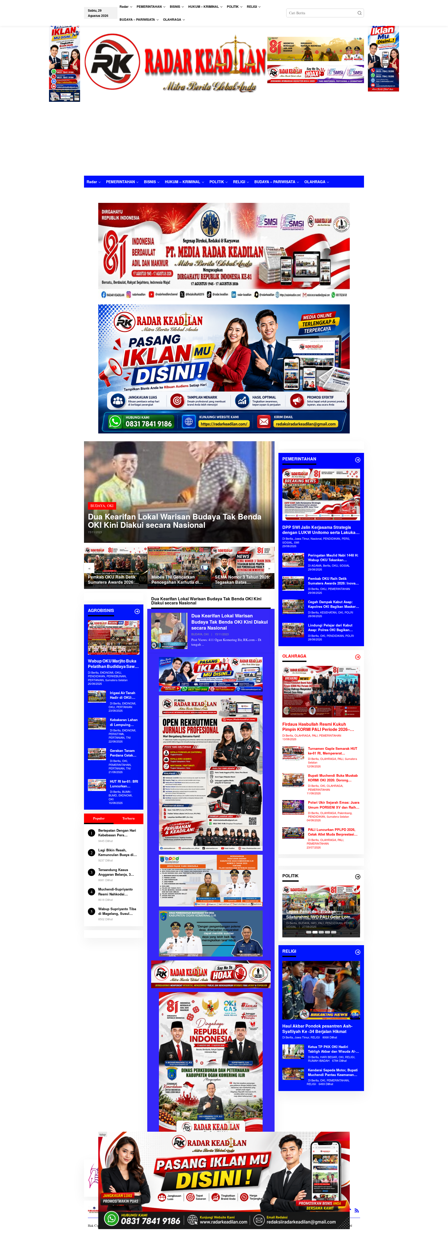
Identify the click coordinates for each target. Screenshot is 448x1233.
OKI (110, 505)
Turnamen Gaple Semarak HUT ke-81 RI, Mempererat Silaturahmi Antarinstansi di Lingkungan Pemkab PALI (332, 751)
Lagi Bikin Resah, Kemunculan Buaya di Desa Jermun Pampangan (116, 852)
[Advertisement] (224, 137)
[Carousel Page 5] (333, 932)
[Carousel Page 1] (308, 932)
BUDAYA (97, 505)
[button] (359, 13)
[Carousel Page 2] (315, 932)
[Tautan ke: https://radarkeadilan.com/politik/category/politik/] (358, 877)
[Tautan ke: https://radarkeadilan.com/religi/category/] (358, 952)
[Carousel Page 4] (327, 932)
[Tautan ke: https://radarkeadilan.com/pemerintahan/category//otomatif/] (358, 460)
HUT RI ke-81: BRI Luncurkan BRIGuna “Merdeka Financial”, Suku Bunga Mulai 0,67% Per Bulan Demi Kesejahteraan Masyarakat (124, 783)
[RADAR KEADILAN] (175, 62)
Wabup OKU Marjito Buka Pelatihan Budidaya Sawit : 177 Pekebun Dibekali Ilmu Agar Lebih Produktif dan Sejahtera (113, 664)
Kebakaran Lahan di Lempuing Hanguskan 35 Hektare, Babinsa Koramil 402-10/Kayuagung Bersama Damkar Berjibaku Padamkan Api (124, 722)
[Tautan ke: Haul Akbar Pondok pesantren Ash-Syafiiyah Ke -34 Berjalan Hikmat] (321, 990)
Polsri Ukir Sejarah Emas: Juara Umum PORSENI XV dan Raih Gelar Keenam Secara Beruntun (333, 804)
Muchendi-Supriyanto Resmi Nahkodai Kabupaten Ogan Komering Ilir (115, 891)
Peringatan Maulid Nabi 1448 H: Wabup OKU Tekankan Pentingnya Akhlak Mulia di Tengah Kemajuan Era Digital (333, 557)
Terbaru (128, 818)
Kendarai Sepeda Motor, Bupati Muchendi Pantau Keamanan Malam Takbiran (333, 1072)
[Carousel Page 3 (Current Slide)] (321, 932)
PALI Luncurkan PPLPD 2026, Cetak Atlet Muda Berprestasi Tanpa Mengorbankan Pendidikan (331, 832)
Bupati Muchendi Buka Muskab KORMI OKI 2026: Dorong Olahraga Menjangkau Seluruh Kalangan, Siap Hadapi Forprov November (333, 777)
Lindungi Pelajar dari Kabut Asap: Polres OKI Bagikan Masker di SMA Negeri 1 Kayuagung (330, 627)
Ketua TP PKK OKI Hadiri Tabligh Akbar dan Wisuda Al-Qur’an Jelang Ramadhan (332, 1049)
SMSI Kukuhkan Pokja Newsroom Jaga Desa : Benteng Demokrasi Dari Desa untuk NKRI (321, 914)
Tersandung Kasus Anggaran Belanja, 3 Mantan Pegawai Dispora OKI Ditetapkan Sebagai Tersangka (118, 872)
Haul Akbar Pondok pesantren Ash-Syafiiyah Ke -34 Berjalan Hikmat (317, 1028)
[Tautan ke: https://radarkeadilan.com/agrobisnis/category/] (137, 611)
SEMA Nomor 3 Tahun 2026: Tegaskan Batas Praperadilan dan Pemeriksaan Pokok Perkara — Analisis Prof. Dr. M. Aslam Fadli (179, 579)
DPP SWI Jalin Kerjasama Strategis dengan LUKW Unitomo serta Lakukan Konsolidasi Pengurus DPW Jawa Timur (242, 579)
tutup (103, 1134)
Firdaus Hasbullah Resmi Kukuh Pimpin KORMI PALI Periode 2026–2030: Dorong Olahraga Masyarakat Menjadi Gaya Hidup (317, 726)
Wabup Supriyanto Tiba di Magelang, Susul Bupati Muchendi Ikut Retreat (117, 911)
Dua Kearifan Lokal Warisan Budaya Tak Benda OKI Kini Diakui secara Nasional (175, 520)
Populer (99, 818)
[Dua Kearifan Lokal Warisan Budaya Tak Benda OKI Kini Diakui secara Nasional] (203, 644)
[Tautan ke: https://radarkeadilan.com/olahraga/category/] (358, 657)
